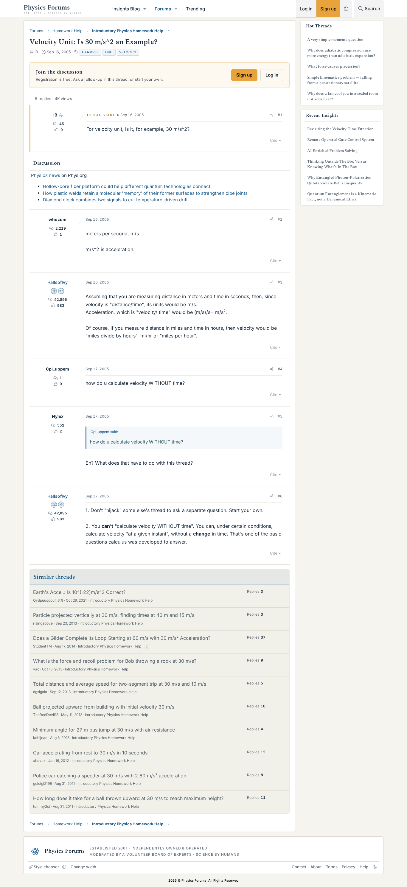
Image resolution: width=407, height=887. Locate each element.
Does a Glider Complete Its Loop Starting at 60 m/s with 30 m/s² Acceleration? (121, 638)
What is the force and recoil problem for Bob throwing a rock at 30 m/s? (114, 661)
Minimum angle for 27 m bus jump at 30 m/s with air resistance (104, 730)
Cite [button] (273, 140)
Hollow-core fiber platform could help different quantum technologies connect (126, 186)
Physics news (45, 175)
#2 (280, 219)
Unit (109, 52)
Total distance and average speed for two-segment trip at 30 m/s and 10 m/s (119, 684)
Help (364, 866)
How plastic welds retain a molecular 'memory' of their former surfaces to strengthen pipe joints (145, 193)
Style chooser (46, 866)
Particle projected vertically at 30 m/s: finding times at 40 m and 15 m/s (113, 615)
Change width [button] (83, 866)
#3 (280, 282)
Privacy (348, 866)
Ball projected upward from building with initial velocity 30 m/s (103, 707)
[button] (144, 8)
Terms (332, 866)
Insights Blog (126, 9)
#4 (280, 369)
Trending (195, 9)
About (315, 866)
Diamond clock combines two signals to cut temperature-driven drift (115, 200)
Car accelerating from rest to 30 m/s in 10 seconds (90, 753)
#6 (280, 496)
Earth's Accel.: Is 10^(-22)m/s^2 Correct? (79, 592)
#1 (280, 115)
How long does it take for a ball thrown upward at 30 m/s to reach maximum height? (128, 798)
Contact (299, 866)
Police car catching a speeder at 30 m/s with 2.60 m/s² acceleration (109, 776)
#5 (280, 416)
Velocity (128, 52)
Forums (163, 9)
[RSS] (375, 867)
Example (90, 52)
